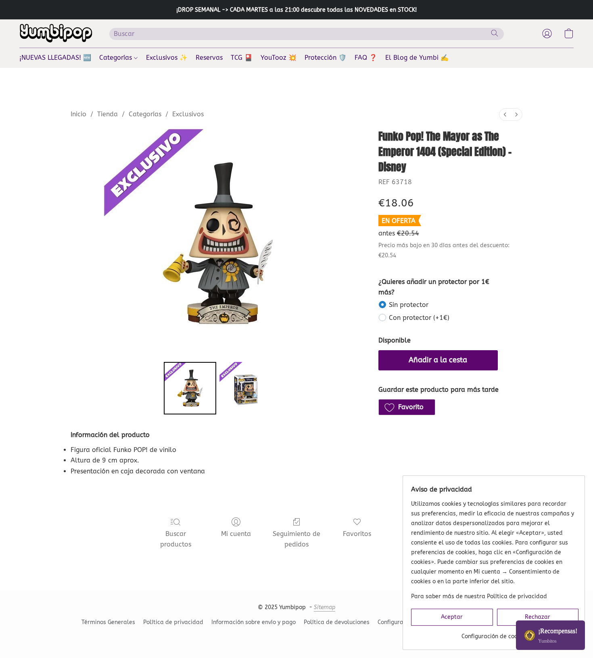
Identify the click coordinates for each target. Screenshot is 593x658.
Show (550, 635)
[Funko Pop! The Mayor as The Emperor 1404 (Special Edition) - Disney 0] (190, 388)
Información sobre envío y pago (253, 622)
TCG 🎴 (242, 57)
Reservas (209, 57)
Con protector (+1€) (419, 318)
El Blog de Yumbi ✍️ (417, 57)
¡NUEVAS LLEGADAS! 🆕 (55, 57)
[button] (56, 33)
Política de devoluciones (337, 622)
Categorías (116, 57)
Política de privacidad (173, 622)
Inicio (78, 114)
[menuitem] (505, 114)
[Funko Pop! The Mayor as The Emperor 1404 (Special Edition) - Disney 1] (245, 388)
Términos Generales (108, 622)
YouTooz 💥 (278, 57)
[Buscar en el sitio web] (495, 33)
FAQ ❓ (366, 57)
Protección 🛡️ (326, 57)
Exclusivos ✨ (167, 57)
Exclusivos (188, 114)
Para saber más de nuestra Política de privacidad (479, 596)
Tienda (107, 114)
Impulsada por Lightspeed (296, 636)
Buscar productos (175, 539)
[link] (494, 633)
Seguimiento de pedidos (296, 539)
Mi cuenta (236, 534)
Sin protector (408, 305)
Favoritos (357, 534)
